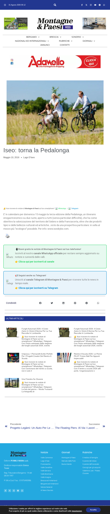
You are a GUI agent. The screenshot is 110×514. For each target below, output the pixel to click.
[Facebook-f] (82, 5)
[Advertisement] (55, 183)
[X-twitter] (86, 5)
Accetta (93, 510)
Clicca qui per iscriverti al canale (36, 261)
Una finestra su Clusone (32, 379)
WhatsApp (62, 208)
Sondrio (76, 37)
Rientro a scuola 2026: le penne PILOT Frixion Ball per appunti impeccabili (88, 356)
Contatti (65, 45)
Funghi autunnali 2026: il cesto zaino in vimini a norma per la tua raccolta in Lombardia (37, 331)
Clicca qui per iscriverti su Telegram (38, 288)
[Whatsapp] (104, 5)
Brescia (54, 37)
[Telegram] (100, 5)
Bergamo (31, 37)
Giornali (87, 41)
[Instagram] (91, 5)
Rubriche (64, 41)
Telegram (74, 208)
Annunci (45, 45)
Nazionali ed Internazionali (30, 41)
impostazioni (77, 511)
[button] (55, 5)
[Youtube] (95, 5)
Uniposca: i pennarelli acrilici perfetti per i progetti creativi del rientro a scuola (37, 356)
